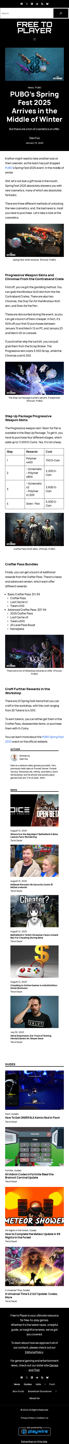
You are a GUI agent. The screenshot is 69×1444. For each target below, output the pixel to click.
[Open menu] (34, 39)
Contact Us (42, 1417)
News (31, 87)
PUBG (38, 87)
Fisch (7, 1113)
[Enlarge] (59, 228)
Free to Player (34, 27)
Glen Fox (34, 138)
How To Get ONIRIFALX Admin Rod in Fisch (32, 1117)
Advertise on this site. (34, 1442)
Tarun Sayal (16, 840)
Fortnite (9, 1170)
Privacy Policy (28, 1417)
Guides (14, 1113)
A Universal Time (13, 1290)
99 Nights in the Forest (16, 1230)
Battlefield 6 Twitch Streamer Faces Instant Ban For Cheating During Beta (34, 936)
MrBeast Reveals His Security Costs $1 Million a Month (31, 886)
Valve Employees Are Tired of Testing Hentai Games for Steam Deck (30, 1037)
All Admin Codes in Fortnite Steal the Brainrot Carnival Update (29, 1176)
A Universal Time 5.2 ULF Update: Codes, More (31, 1295)
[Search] (60, 13)
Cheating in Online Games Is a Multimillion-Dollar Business (34, 986)
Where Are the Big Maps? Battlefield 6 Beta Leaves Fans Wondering (34, 835)
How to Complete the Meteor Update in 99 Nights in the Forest (32, 1235)
